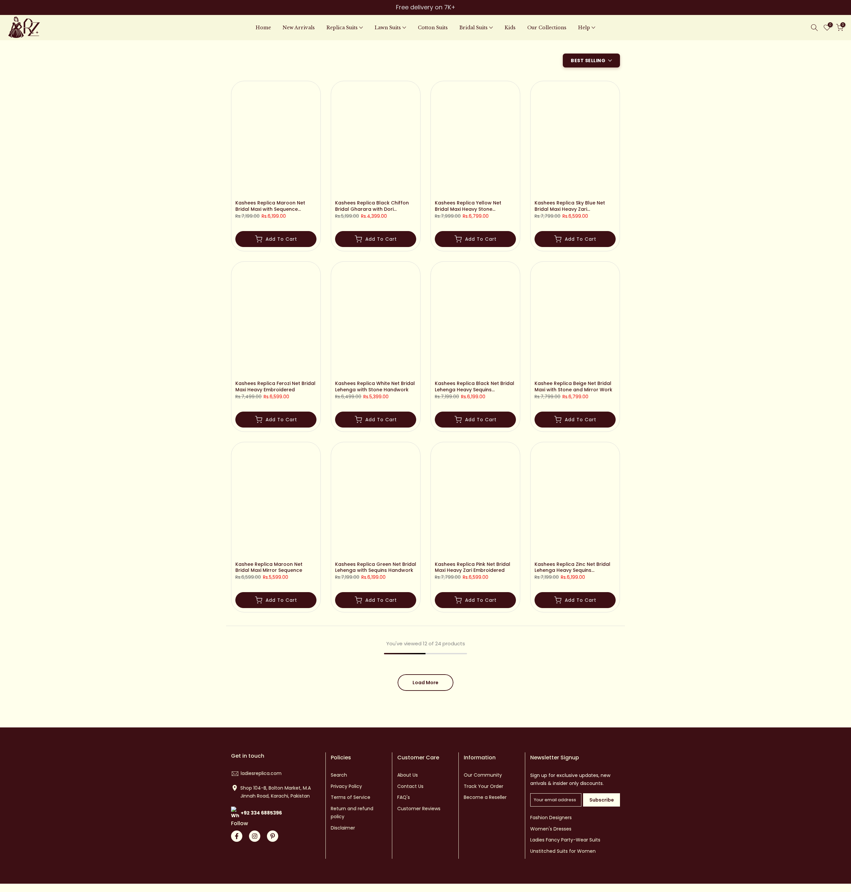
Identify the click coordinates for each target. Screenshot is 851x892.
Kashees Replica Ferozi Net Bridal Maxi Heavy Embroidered (275, 386)
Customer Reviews (418, 808)
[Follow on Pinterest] (272, 836)
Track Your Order (483, 786)
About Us (407, 775)
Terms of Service (350, 797)
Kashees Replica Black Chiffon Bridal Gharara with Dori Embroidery (372, 206)
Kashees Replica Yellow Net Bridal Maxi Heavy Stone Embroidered (468, 206)
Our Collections (546, 28)
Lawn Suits (388, 28)
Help (584, 28)
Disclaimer (343, 828)
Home (263, 28)
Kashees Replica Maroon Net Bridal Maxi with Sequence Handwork (270, 206)
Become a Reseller (485, 797)
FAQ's (403, 797)
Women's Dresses (550, 829)
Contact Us (410, 786)
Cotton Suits (433, 28)
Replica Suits (342, 28)
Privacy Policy (346, 786)
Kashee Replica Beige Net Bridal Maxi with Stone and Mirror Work (573, 386)
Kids (510, 28)
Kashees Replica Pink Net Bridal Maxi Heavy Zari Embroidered (472, 567)
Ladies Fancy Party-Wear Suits (565, 839)
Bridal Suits (473, 28)
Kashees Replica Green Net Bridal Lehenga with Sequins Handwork (375, 567)
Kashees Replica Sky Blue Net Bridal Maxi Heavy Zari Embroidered (570, 206)
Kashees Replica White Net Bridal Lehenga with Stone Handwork (375, 386)
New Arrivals (299, 28)
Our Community (483, 775)
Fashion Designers (551, 817)
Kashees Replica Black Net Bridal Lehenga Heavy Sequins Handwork (474, 386)
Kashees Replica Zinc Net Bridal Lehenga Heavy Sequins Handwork (572, 567)
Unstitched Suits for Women (563, 851)
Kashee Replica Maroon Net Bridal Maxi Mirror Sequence (269, 567)
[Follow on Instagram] (254, 836)
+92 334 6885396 (261, 813)
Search (339, 775)
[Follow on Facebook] (236, 836)
